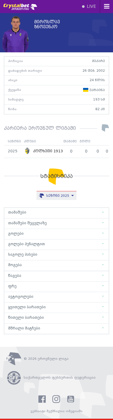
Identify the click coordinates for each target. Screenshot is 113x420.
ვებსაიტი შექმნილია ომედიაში (56, 411)
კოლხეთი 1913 (47, 151)
